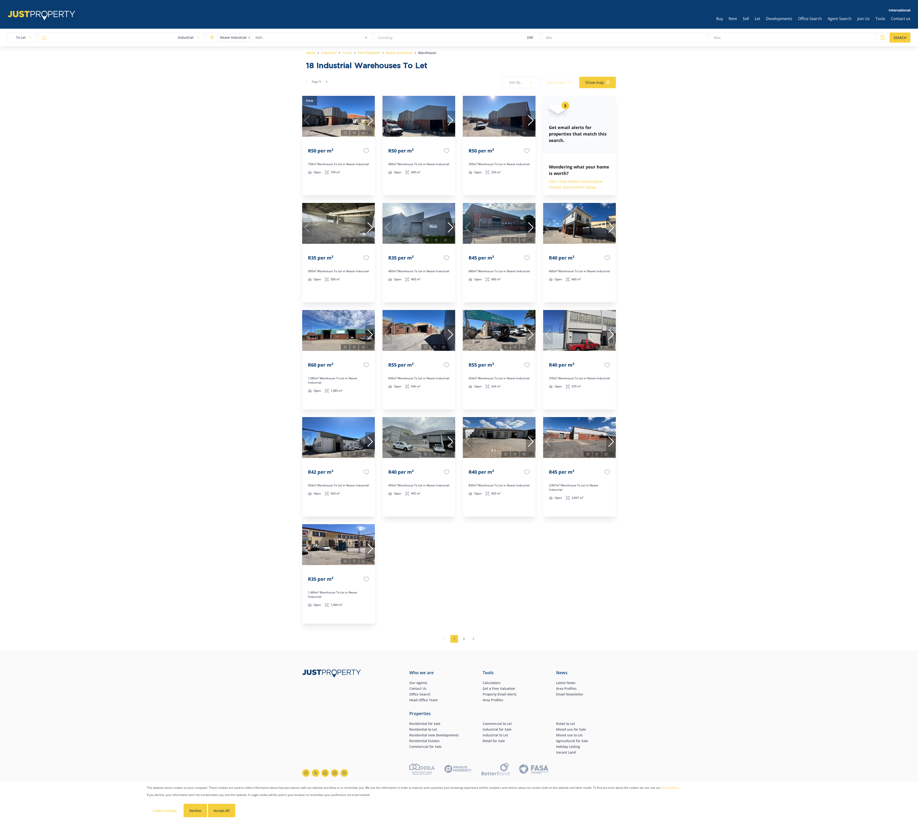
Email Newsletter (569, 694)
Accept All (222, 810)
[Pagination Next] (473, 639)
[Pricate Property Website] (458, 769)
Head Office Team (423, 700)
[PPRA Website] (422, 769)
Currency (385, 37)
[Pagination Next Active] (326, 82)
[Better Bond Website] (495, 770)
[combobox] (274, 37)
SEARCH (900, 37)
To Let (347, 52)
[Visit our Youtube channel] (344, 773)
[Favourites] (366, 151)
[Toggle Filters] (883, 38)
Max (717, 37)
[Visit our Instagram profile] (335, 773)
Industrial (329, 52)
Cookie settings (165, 810)
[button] (249, 37)
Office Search (420, 694)
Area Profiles (493, 700)
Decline (195, 810)
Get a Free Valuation (499, 688)
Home (310, 52)
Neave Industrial (399, 52)
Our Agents (418, 682)
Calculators (492, 682)
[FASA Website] (533, 769)
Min (549, 37)
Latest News (565, 682)
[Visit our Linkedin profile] (325, 773)
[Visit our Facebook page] (306, 773)
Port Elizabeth (369, 52)
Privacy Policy (670, 788)
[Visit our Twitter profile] (315, 773)
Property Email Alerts (500, 694)
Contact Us (417, 688)
